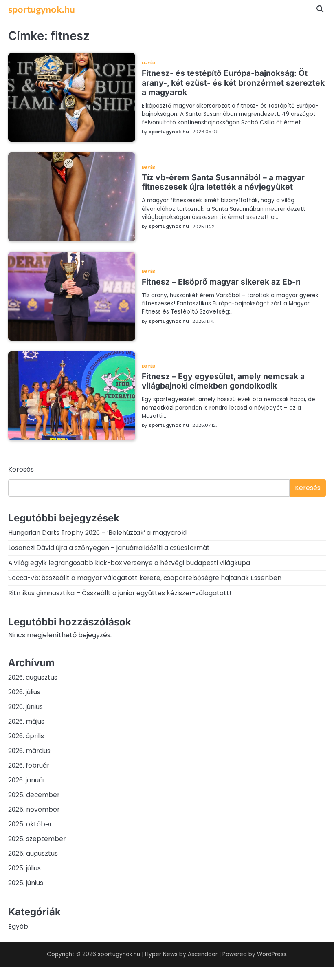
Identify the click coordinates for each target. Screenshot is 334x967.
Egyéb (149, 63)
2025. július (24, 868)
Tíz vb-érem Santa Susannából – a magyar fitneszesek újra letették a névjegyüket (223, 182)
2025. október (30, 824)
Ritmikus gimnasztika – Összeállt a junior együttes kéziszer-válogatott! (119, 593)
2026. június (25, 706)
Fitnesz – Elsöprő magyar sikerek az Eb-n (221, 282)
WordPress (271, 954)
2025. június (25, 883)
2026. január (26, 780)
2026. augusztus (32, 677)
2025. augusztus (33, 853)
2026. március (29, 750)
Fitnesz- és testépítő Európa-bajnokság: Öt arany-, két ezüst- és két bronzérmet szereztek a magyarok (233, 82)
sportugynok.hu (41, 9)
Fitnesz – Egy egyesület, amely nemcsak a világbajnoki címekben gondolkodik (223, 381)
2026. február (28, 765)
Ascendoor (203, 954)
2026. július (24, 692)
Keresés (21, 469)
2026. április (26, 736)
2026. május (26, 721)
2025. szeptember (37, 839)
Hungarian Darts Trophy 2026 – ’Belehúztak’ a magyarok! (97, 532)
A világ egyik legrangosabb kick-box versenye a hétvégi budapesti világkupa (129, 563)
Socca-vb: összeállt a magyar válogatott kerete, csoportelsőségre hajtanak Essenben (144, 578)
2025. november (33, 809)
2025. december (33, 794)
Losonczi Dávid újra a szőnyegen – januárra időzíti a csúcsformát (109, 547)
